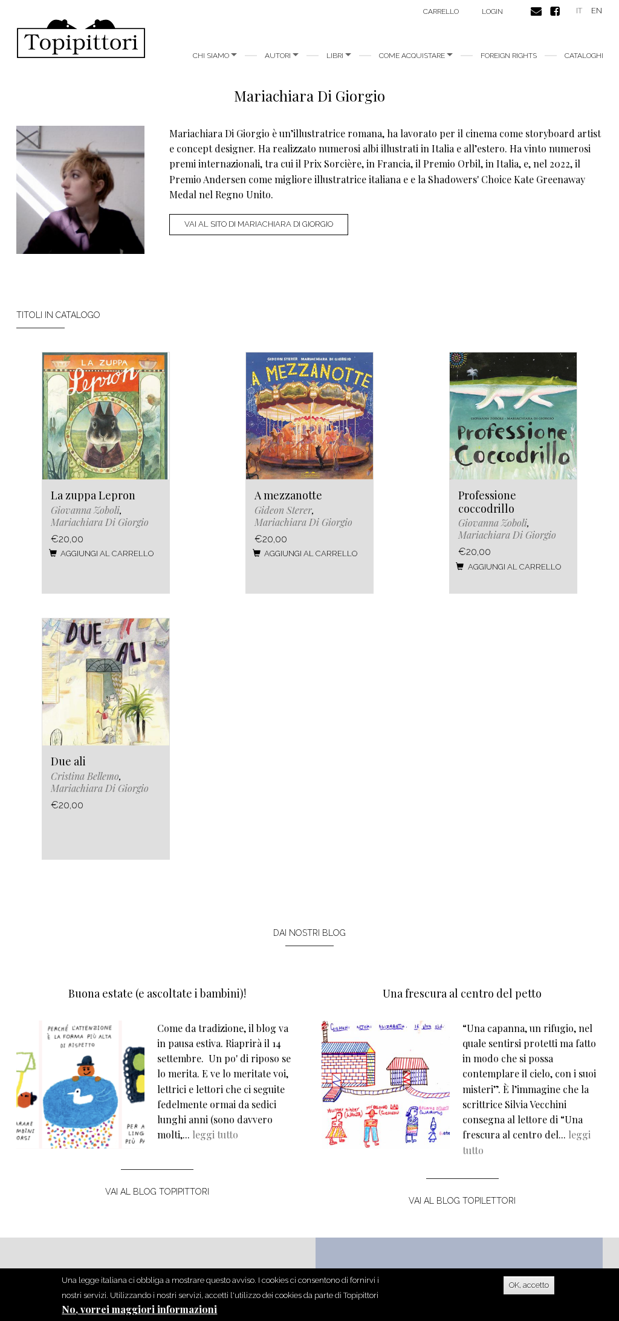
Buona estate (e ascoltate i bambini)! (157, 993)
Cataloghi (584, 55)
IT (579, 10)
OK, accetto (529, 1285)
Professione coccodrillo (487, 502)
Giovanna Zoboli (85, 510)
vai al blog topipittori (157, 1191)
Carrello (441, 11)
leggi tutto (215, 1134)
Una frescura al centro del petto (462, 993)
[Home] (85, 38)
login (492, 11)
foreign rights (509, 55)
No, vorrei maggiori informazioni (139, 1309)
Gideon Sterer (283, 510)
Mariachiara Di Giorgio (100, 522)
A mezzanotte (288, 495)
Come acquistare (413, 55)
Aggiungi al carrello (107, 553)
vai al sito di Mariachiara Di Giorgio (258, 224)
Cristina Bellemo (85, 776)
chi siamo (212, 55)
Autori (279, 55)
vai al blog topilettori (462, 1201)
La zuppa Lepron (93, 495)
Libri (335, 55)
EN (596, 10)
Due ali (68, 761)
